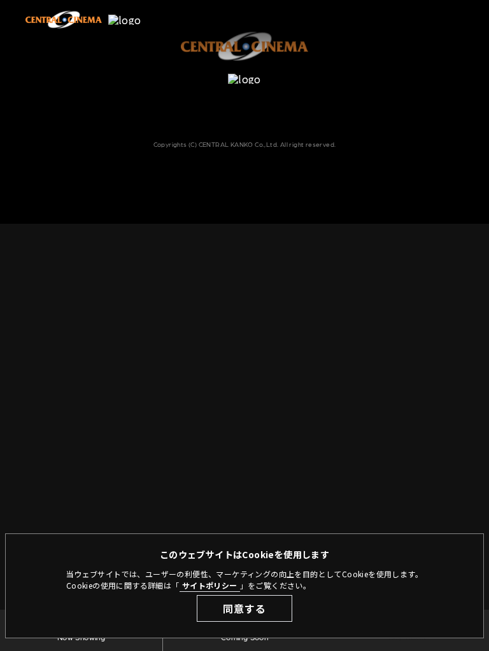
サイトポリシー (209, 585)
